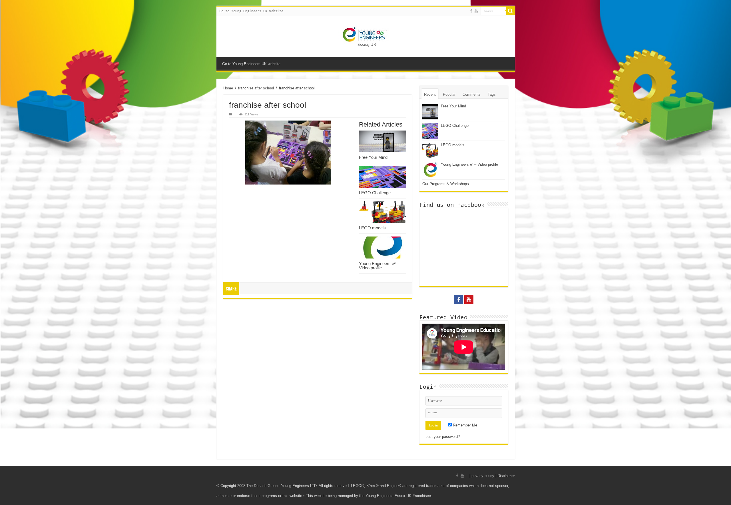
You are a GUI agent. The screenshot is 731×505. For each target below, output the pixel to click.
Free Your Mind (373, 157)
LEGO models (372, 227)
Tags (492, 94)
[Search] (510, 11)
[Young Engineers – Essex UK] (366, 36)
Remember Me (464, 425)
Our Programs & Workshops (445, 184)
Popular (449, 94)
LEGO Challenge (375, 192)
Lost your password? (442, 436)
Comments (472, 94)
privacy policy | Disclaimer (493, 476)
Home (228, 88)
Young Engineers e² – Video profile (379, 265)
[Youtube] (476, 11)
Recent (430, 94)
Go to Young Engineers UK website (251, 11)
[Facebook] (471, 11)
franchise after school (256, 88)
